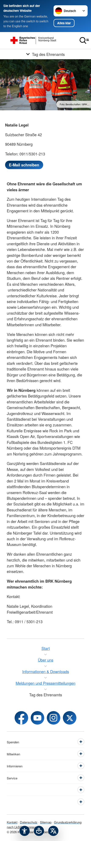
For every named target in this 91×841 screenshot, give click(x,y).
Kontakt (12, 822)
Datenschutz (28, 822)
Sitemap (45, 822)
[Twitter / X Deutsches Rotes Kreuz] (69, 718)
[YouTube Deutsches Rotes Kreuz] (37, 718)
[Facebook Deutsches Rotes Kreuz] (21, 718)
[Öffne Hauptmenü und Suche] (84, 40)
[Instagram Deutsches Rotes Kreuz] (53, 718)
